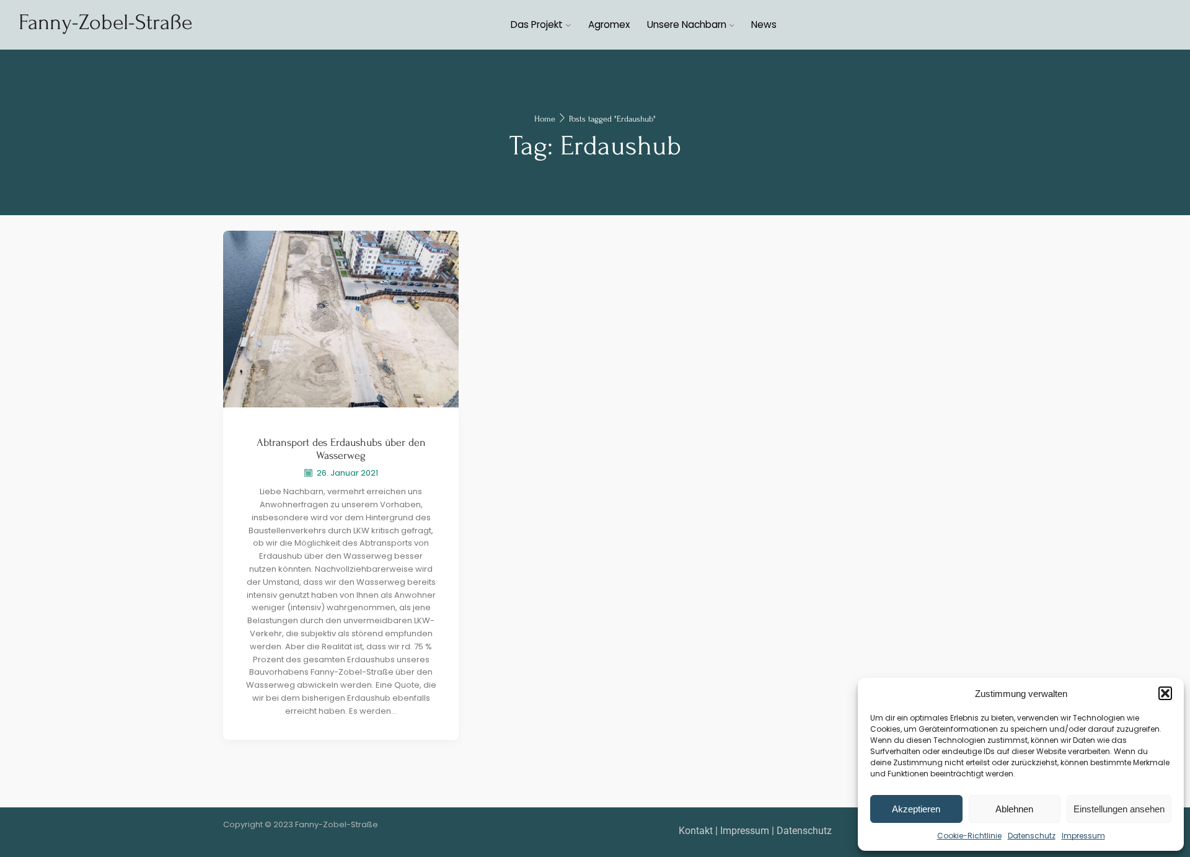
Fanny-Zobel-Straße (105, 22)
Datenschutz (1032, 835)
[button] (1165, 693)
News (764, 24)
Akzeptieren (916, 809)
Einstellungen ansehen (1119, 809)
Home (544, 118)
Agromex (609, 24)
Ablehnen (1014, 809)
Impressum (1083, 835)
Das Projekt (537, 24)
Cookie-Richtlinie (969, 835)
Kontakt (696, 831)
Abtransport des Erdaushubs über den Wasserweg (341, 449)
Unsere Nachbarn (686, 24)
